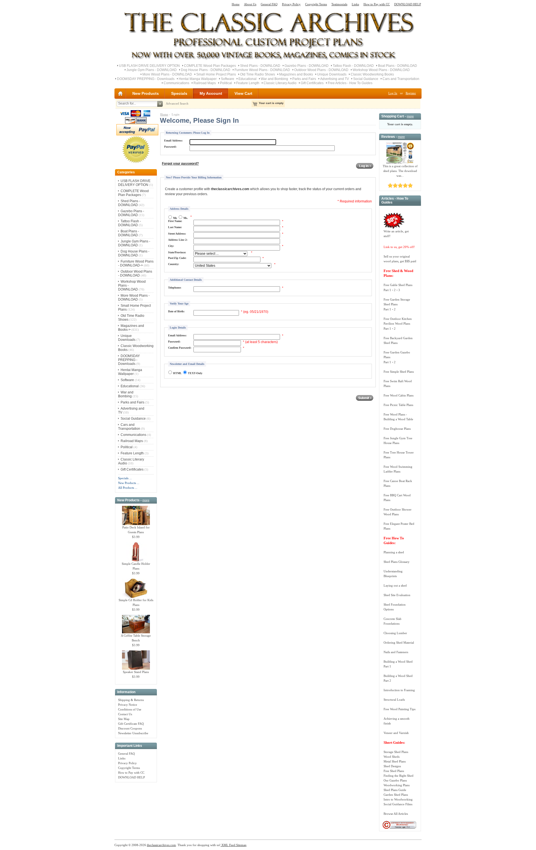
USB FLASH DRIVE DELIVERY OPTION (149, 66)
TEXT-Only (195, 373)
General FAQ (269, 4)
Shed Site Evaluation (397, 595)
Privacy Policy (291, 4)
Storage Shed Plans (396, 752)
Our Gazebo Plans (395, 780)
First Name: (175, 221)
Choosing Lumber (395, 633)
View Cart (243, 93)
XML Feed (228, 845)
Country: (173, 264)
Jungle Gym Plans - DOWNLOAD (151, 70)
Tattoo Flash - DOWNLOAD (353, 66)
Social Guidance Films (398, 804)
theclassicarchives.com (161, 845)
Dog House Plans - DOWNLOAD (205, 70)
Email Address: (173, 140)
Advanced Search (177, 103)
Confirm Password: (179, 347)
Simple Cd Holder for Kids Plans (136, 602)
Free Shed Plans (394, 771)
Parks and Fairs (304, 79)
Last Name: (175, 227)
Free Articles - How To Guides (350, 83)
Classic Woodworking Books (372, 74)
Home (236, 4)
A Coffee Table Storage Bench (136, 638)
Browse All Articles (396, 813)
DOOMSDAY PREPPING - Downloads (145, 79)
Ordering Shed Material (399, 642)
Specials (179, 93)
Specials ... (125, 478)
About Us (250, 4)
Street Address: (177, 233)
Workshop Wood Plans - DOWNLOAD (381, 70)
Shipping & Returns (131, 700)
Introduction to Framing (399, 690)
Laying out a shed (395, 585)
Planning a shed (394, 552)
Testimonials (339, 4)
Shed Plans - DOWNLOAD (260, 66)
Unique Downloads (331, 74)
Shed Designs (392, 766)
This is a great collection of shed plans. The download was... (400, 170)
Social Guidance (365, 79)
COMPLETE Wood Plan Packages (210, 66)
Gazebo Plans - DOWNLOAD (306, 66)
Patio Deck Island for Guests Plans (136, 530)
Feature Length (247, 83)
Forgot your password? (180, 164)
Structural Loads (394, 699)
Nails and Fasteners (396, 652)
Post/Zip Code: (177, 257)
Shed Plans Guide (395, 790)
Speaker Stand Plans (136, 672)
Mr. (175, 217)
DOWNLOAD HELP (407, 4)
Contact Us (125, 714)
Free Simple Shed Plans (399, 371)
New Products (145, 93)
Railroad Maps (204, 83)
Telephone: (174, 287)
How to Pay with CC (376, 4)
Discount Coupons (130, 728)
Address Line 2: (177, 239)
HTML (177, 373)
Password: (170, 146)
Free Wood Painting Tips (399, 709)
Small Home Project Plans (216, 74)
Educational (247, 79)
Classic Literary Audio (280, 83)
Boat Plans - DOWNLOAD (397, 66)
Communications (176, 83)
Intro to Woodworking (398, 799)
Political (226, 83)
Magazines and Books (296, 74)
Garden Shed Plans (396, 794)
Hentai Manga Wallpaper (198, 79)
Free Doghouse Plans (397, 428)
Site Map (124, 719)
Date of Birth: (176, 311)
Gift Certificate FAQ (131, 723)
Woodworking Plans (397, 785)
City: (171, 245)
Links (355, 4)
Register (411, 93)
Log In (392, 93)
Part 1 (387, 290)
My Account (211, 93)
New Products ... (128, 483)
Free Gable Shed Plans (398, 285)
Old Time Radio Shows (257, 74)
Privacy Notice (127, 704)
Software (227, 79)
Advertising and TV (334, 79)
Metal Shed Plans (395, 761)
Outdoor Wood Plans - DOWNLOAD (321, 70)
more (145, 500)
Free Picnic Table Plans (398, 405)
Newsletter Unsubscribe (133, 733)
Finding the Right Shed (398, 775)
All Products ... (127, 487)
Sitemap (241, 845)
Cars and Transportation (400, 79)
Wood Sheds (391, 756)
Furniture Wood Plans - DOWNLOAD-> (136, 263)
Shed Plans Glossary (397, 561)
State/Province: (177, 252)
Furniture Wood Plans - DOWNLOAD (262, 70)
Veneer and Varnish (396, 733)
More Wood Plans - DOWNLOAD (167, 74)
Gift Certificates (312, 83)
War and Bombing (274, 79)
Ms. (185, 217)
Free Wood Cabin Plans (398, 395)
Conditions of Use (129, 709)
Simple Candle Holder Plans (136, 566)
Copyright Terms (316, 4)
